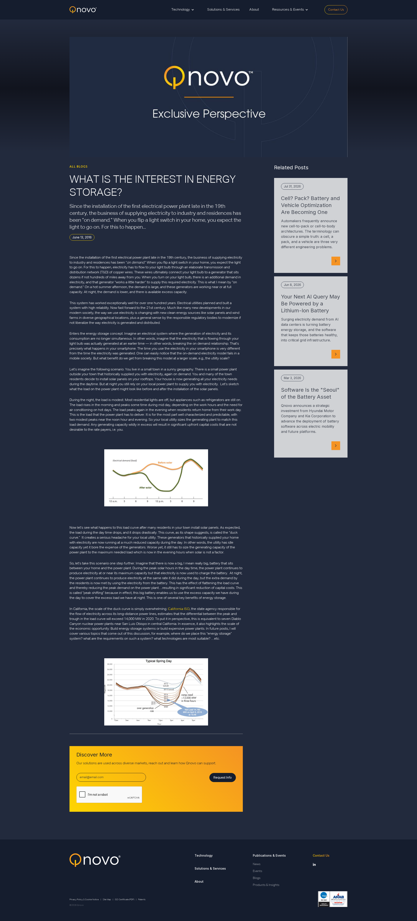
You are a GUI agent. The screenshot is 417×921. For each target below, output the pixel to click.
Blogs (256, 878)
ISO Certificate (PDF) (124, 899)
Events (257, 871)
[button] (183, 10)
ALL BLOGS (79, 166)
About (254, 9)
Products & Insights (266, 885)
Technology (204, 855)
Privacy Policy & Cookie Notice (84, 899)
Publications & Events (269, 855)
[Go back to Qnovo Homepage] (95, 870)
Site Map (107, 899)
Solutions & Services (223, 9)
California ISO (179, 609)
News (256, 864)
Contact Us (336, 9)
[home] (83, 9)
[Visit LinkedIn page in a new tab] (314, 864)
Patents (142, 899)
